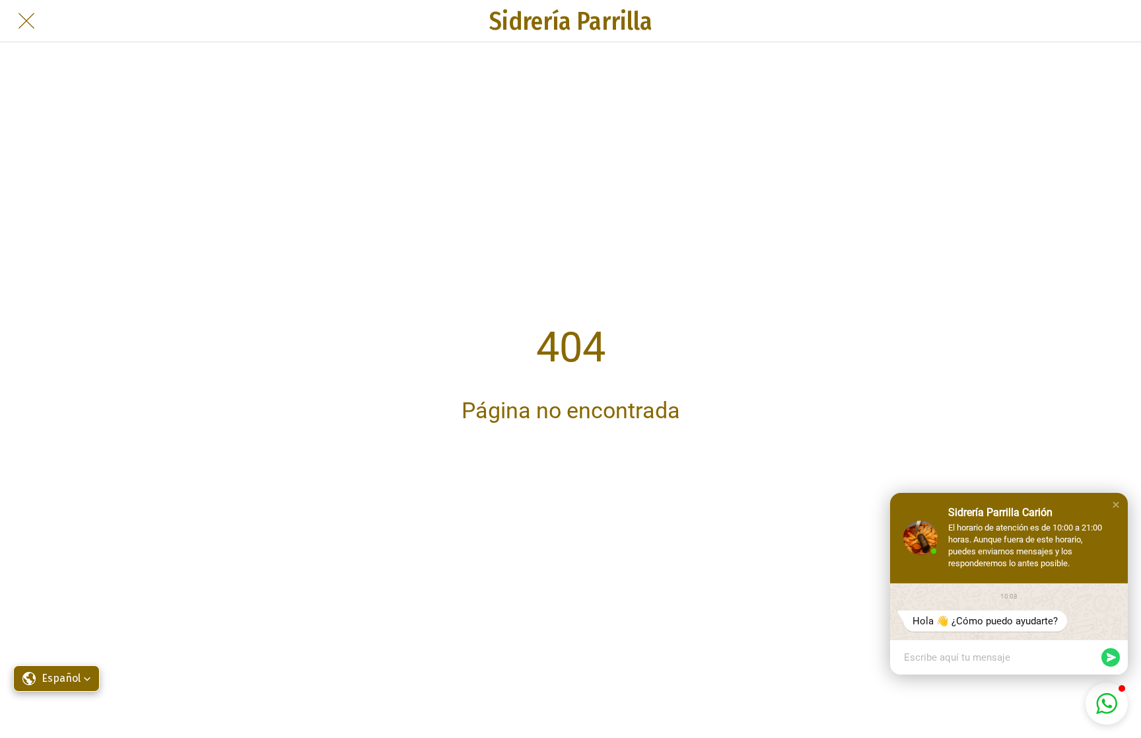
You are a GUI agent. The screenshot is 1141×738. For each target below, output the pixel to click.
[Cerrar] (26, 21)
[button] (1116, 504)
